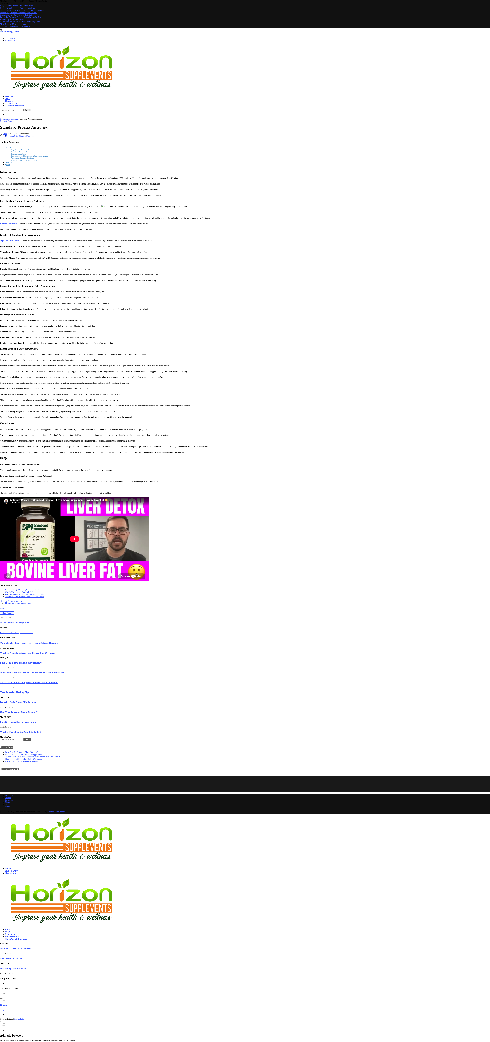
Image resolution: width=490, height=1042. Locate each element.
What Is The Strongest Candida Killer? (19, 592)
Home (7, 36)
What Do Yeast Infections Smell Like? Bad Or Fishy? (24, 594)
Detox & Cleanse (12, 119)
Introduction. (11, 148)
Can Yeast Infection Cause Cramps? (19, 712)
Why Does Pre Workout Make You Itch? (16, 6)
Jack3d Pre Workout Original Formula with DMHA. (21, 17)
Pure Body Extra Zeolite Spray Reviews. (21, 662)
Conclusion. (10, 162)
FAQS (7, 99)
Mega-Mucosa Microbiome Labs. (13, 24)
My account (10, 40)
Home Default (11, 103)
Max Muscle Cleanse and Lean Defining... (16, 948)
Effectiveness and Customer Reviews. (24, 160)
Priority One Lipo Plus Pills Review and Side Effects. (24, 597)
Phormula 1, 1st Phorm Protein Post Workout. (18, 12)
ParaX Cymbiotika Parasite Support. (19, 722)
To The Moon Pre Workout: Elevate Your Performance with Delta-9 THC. (35, 757)
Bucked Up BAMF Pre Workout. (13, 19)
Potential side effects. (18, 154)
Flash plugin (19, 1019)
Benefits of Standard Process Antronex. (24, 152)
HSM (5, 134)
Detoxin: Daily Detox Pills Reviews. (18, 702)
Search (27, 110)
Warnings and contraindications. (22, 158)
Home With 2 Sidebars (14, 106)
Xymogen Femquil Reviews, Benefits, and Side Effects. (25, 590)
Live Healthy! (10, 38)
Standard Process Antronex (11, 601)
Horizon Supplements (56, 812)
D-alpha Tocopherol (8, 224)
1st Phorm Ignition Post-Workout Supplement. (18, 8)
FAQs (8, 165)
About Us (9, 96)
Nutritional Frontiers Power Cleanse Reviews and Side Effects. (32, 672)
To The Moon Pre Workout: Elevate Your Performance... (23, 10)
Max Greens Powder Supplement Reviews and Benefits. (29, 682)
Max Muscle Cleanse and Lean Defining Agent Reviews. (29, 643)
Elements (9, 101)
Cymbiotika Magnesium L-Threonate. (15, 26)
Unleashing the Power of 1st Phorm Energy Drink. (20, 22)
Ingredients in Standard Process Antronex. (25, 150)
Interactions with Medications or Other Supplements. (29, 156)
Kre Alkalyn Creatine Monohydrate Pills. (16, 15)
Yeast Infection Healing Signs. (15, 692)
